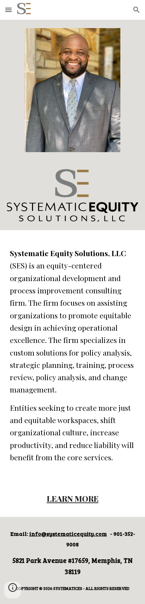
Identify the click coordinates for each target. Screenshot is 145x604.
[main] (72, 355)
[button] (8, 9)
